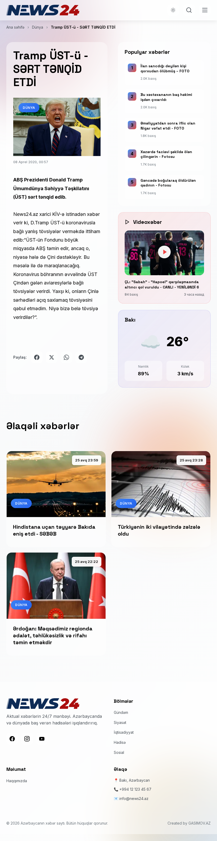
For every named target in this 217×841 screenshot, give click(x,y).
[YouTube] (42, 739)
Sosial (119, 752)
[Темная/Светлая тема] (173, 10)
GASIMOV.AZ (199, 823)
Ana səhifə (15, 27)
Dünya (37, 27)
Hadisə (120, 742)
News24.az (26, 214)
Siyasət (120, 722)
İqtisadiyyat (124, 732)
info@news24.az (133, 798)
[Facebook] (12, 739)
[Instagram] (27, 739)
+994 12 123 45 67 (135, 789)
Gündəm (121, 712)
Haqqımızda (16, 780)
